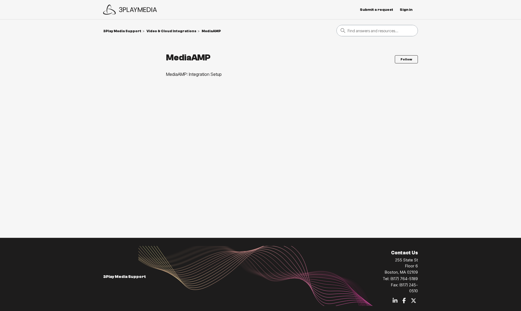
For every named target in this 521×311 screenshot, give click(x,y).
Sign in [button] (406, 10)
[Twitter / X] (413, 301)
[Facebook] (404, 301)
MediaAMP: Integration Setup (194, 74)
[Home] (130, 10)
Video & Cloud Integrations (171, 31)
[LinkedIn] (395, 301)
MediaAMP (211, 31)
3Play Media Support (122, 31)
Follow (406, 59)
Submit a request (376, 10)
